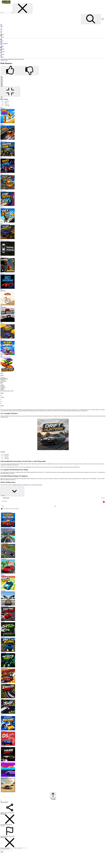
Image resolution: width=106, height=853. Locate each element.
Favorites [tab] (6, 802)
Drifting (2, 375)
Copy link (2, 825)
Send (2, 851)
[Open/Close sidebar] (1, 2)
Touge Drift (25, 484)
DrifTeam (19, 484)
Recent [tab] (2, 802)
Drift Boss (15, 484)
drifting (61, 467)
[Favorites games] (102, 19)
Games (1, 373)
